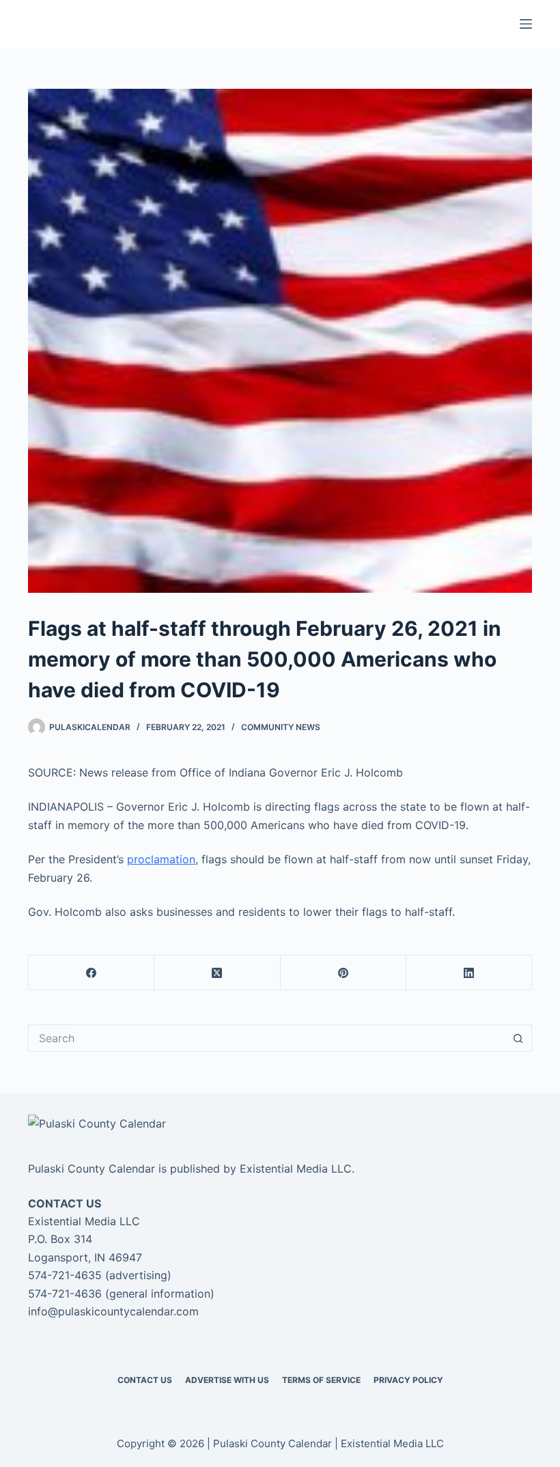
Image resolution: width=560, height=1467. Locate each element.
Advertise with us (227, 1380)
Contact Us (144, 1380)
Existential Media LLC (296, 1168)
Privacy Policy (408, 1380)
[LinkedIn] (469, 972)
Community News (280, 727)
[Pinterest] (343, 972)
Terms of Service (321, 1380)
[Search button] (518, 1038)
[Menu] (526, 24)
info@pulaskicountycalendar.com (113, 1311)
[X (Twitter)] (217, 972)
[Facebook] (91, 972)
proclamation (161, 859)
